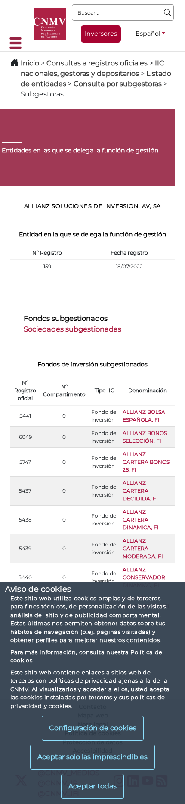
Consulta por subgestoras (118, 84)
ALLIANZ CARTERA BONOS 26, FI (146, 462)
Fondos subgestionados (66, 318)
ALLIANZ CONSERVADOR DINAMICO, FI (144, 577)
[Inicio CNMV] (49, 23)
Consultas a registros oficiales (97, 63)
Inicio (30, 63)
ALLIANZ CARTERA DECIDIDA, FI (140, 491)
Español (148, 33)
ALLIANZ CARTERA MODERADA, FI (143, 548)
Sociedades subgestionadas (72, 329)
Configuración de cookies (92, 728)
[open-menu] (18, 43)
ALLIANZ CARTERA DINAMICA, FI (141, 520)
